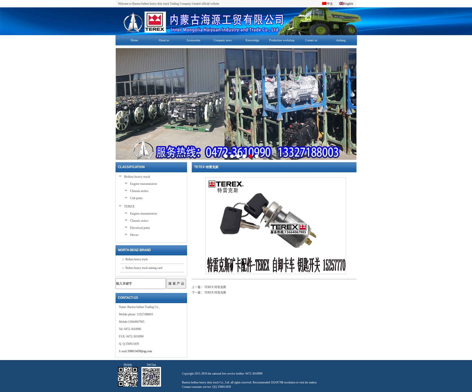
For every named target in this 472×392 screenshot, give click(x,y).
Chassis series (139, 191)
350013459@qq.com (139, 351)
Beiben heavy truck (137, 176)
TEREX (129, 206)
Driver (134, 235)
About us (163, 40)
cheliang (341, 40)
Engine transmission (143, 184)
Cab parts (136, 198)
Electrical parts (140, 228)
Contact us (311, 40)
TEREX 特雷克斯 (215, 287)
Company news (223, 40)
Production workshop (282, 40)
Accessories (193, 40)
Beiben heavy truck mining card (143, 268)
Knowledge (252, 40)
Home (134, 40)
